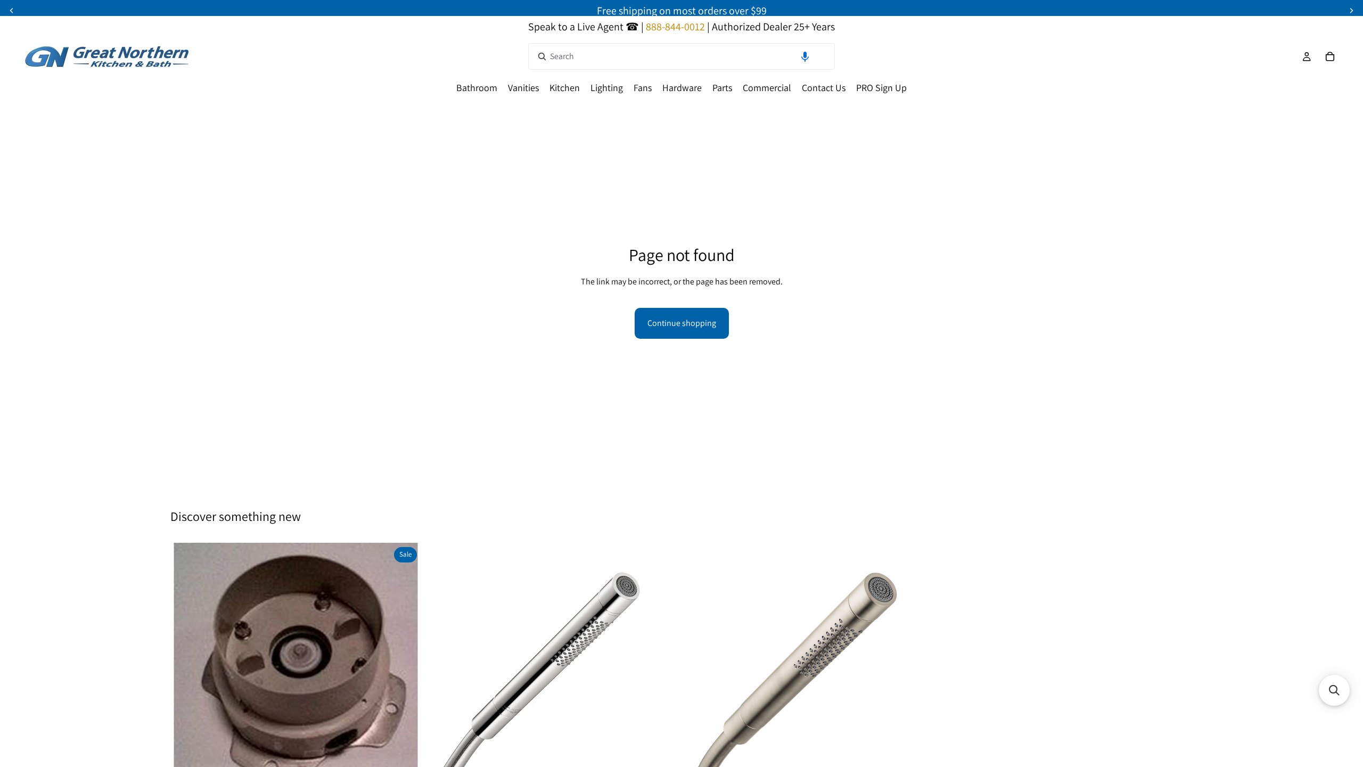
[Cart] (1330, 56)
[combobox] (681, 56)
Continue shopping (681, 323)
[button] (805, 56)
